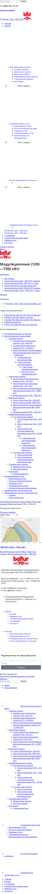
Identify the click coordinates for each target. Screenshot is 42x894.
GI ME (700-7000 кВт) (32, 320)
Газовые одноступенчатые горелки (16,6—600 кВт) (24, 342)
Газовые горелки (21, 69)
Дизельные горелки (22, 72)
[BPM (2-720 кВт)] (12, 317)
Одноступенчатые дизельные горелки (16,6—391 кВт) (25, 380)
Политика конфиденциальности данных (17, 676)
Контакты (14, 623)
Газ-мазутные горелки (22, 452)
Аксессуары (18, 81)
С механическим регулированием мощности (29, 440)
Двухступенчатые (24, 455)
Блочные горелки (20, 469)
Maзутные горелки (22, 74)
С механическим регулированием (24, 358)
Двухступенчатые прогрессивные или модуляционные (25, 459)
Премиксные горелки (22, 467)
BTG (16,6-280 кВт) (29, 325)
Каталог (13, 614)
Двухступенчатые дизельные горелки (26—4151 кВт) (25, 384)
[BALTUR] (15, 231)
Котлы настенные (16, 497)
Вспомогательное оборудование (21, 136)
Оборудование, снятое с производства (20, 493)
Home (2, 502)
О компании (15, 621)
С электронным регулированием (24, 363)
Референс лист (16, 616)
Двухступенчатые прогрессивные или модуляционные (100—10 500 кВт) (29, 432)
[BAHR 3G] (9, 322)
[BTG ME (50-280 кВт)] (14, 315)
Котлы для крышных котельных (23, 180)
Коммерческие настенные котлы (23, 225)
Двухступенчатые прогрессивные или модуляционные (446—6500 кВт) (27, 407)
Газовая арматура (20, 474)
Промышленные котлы (19, 124)
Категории (4, 274)
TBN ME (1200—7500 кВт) (12, 547)
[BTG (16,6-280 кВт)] (13, 325)
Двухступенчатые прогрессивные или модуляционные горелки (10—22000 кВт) (27, 352)
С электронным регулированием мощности (29, 447)
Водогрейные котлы (22, 126)
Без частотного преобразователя (29, 373)
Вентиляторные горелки (20, 67)
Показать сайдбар (8, 512)
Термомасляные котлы (23, 133)
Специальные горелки (23, 79)
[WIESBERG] (15, 233)
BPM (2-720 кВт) (26, 317)
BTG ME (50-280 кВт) (32, 315)
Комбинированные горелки (26, 76)
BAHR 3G (17, 322)
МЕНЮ (8, 611)
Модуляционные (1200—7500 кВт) (27, 395)
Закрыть (3, 294)
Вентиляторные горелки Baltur (17, 336)
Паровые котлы (20, 131)
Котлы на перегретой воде (25, 128)
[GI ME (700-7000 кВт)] (14, 320)
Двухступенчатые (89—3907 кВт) (26, 402)
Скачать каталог (7, 247)
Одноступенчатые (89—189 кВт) (26, 400)
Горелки (12, 495)
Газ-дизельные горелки (23, 417)
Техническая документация (21, 619)
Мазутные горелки (17, 398)
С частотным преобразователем (30, 368)
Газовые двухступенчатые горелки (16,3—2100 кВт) (24, 346)
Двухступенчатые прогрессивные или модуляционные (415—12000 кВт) (27, 390)
